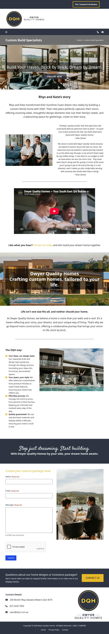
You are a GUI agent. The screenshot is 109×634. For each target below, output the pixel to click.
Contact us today (43, 245)
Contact (65, 630)
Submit (11, 558)
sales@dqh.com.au (19, 612)
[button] (7, 32)
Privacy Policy (54, 630)
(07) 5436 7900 (17, 606)
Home (43, 630)
